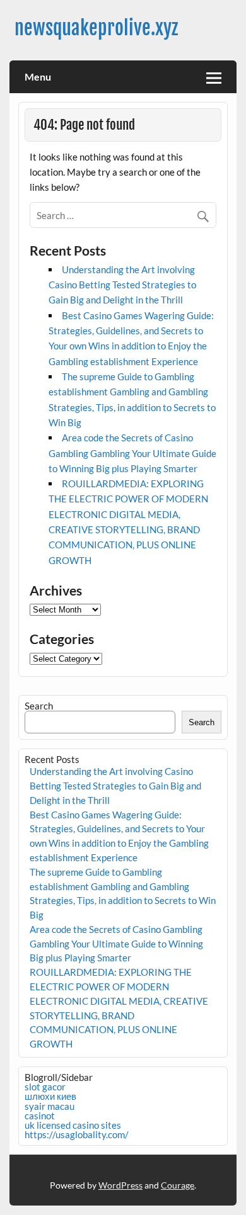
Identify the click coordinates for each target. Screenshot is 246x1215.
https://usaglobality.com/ (77, 1134)
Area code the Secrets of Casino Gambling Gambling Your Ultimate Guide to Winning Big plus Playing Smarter (132, 453)
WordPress (120, 1185)
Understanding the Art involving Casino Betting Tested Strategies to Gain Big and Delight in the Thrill (122, 285)
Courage (177, 1185)
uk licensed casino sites (73, 1125)
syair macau (49, 1106)
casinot (40, 1115)
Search (39, 705)
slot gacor (45, 1086)
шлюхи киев (50, 1096)
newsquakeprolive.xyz (96, 28)
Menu (38, 76)
